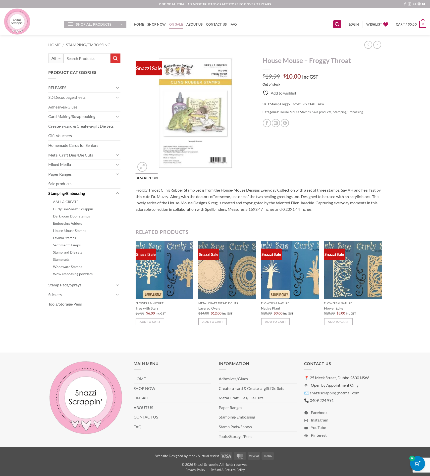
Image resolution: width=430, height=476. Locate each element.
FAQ (233, 24)
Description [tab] (147, 178)
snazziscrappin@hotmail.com (334, 392)
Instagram (319, 420)
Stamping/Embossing (88, 44)
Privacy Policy (195, 470)
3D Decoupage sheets (67, 97)
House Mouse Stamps (69, 230)
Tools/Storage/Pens (65, 304)
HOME (139, 24)
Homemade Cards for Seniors (73, 145)
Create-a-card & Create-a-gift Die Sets (81, 126)
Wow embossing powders (73, 274)
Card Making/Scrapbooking (71, 116)
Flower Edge (333, 308)
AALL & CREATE (65, 202)
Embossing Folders (67, 223)
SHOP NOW (156, 24)
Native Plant (270, 308)
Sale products (59, 183)
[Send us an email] (414, 4)
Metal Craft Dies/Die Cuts (70, 155)
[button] (95, 24)
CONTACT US (216, 24)
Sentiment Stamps (67, 245)
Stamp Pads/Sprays (64, 284)
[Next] (381, 288)
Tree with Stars (147, 308)
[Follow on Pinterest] (419, 4)
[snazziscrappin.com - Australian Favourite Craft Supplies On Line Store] (30, 21)
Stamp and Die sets (67, 252)
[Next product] (368, 45)
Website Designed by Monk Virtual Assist (187, 456)
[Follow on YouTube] (423, 4)
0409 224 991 (322, 400)
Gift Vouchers (60, 135)
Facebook (318, 412)
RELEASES (57, 87)
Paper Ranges (60, 174)
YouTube (318, 427)
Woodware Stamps (67, 266)
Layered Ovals (209, 308)
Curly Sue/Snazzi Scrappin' (73, 209)
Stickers (55, 294)
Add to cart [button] (150, 321)
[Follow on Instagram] (409, 4)
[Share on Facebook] (267, 123)
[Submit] (115, 58)
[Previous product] (377, 45)
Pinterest (318, 435)
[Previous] (136, 288)
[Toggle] (117, 88)
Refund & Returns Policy (228, 470)
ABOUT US (194, 24)
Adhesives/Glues (62, 107)
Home (54, 44)
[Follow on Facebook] (404, 4)
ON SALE (176, 24)
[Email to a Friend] (276, 123)
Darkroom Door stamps (71, 216)
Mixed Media (59, 164)
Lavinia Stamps (64, 238)
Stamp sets (61, 259)
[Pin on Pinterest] (285, 123)
